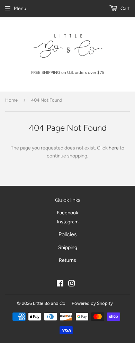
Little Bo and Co (49, 303)
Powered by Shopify (92, 303)
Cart (124, 8)
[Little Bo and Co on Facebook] (60, 285)
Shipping (67, 247)
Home (11, 100)
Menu (20, 8)
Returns (67, 260)
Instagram (68, 222)
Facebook (67, 213)
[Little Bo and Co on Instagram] (71, 285)
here (114, 148)
